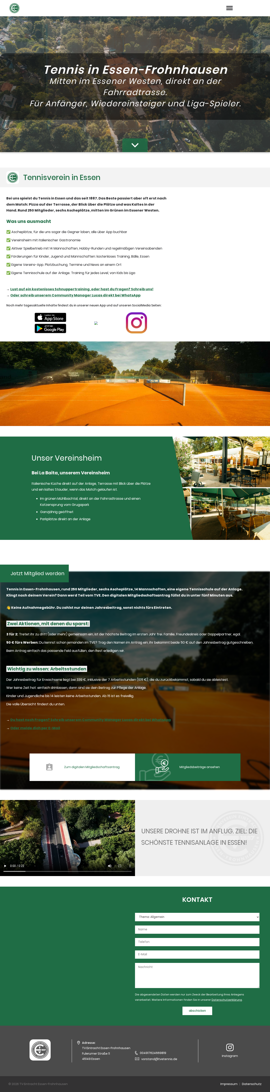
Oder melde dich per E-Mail (35, 728)
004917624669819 (153, 1053)
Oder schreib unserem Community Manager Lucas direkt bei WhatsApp (75, 295)
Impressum (229, 1084)
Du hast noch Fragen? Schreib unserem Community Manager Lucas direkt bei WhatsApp (90, 719)
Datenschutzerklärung (227, 1000)
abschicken (197, 1011)
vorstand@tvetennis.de (159, 1059)
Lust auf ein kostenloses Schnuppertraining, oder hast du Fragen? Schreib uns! (81, 289)
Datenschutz (252, 1084)
